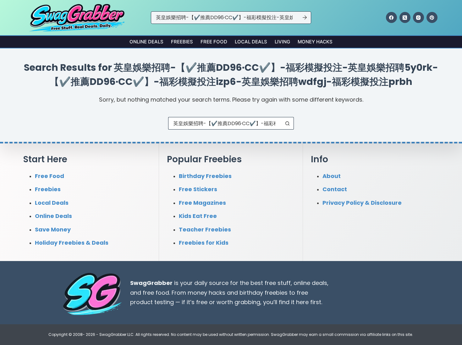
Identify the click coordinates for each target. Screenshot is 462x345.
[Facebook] (391, 17)
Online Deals (146, 42)
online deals (310, 283)
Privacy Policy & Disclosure (362, 203)
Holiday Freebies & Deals (71, 243)
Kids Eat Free (198, 216)
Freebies (182, 42)
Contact (334, 189)
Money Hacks (315, 42)
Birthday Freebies (205, 176)
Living (282, 42)
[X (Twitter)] (404, 17)
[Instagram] (418, 17)
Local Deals (251, 42)
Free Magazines (202, 203)
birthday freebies (263, 293)
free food (156, 293)
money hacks (206, 293)
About (331, 176)
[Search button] (305, 17)
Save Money (53, 229)
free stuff (278, 283)
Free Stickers (198, 189)
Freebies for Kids (203, 243)
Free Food (214, 42)
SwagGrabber (151, 283)
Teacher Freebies (205, 229)
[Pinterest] (431, 17)
